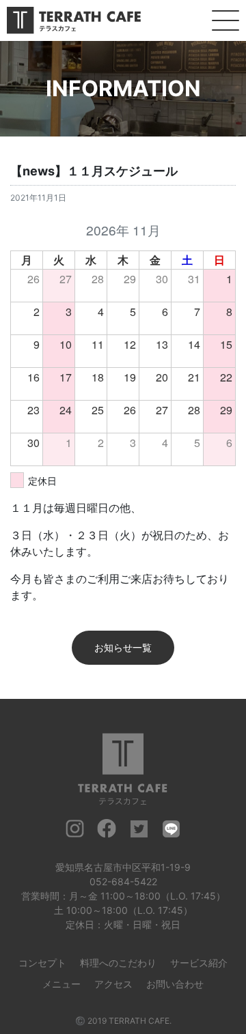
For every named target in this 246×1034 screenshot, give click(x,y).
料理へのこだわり (118, 962)
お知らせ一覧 (123, 647)
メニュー (61, 984)
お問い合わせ (175, 984)
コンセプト (42, 962)
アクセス (113, 984)
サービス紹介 (199, 962)
